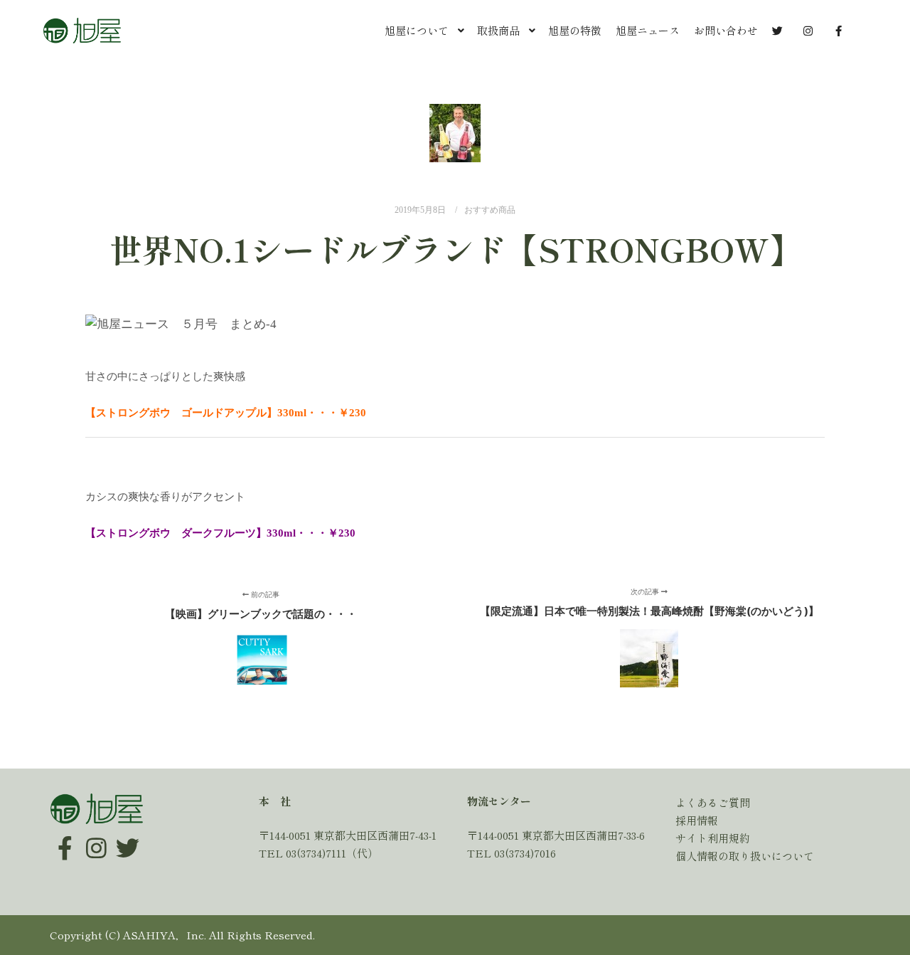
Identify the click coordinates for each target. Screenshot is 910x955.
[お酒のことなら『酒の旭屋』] (82, 30)
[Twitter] (127, 837)
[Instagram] (96, 837)
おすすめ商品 (489, 210)
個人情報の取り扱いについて (744, 855)
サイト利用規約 (712, 837)
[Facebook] (64, 837)
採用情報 (696, 820)
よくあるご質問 (712, 802)
